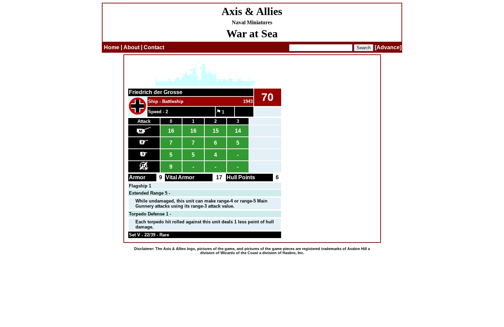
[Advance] (388, 47)
